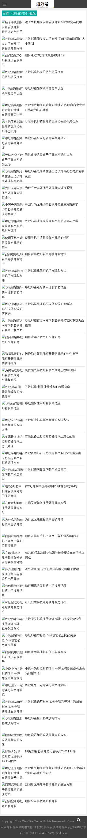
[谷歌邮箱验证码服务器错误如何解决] (12, 313)
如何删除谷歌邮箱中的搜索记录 (45, 585)
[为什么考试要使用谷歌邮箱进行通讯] (12, 197)
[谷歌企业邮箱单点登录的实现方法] (12, 429)
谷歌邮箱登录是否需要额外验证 (45, 138)
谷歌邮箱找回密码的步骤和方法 (45, 270)
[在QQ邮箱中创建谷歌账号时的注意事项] (12, 495)
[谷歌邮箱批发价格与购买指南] (12, 76)
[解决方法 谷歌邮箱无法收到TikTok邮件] (12, 761)
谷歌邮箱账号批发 (24, 13)
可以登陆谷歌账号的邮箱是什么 (45, 602)
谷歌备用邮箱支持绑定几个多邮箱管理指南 (53, 453)
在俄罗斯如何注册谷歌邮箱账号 (45, 502)
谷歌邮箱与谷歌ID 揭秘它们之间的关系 (50, 635)
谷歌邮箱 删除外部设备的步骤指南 (47, 386)
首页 (6, 13)
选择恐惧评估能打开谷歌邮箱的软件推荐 (51, 353)
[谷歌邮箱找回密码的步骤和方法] (12, 280)
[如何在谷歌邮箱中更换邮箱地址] (12, 263)
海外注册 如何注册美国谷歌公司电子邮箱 (52, 569)
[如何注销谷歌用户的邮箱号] (12, 342)
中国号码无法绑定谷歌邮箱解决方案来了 (51, 204)
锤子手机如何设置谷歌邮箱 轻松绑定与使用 (53, 22)
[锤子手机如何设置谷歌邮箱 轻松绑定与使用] (12, 31)
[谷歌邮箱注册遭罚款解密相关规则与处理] (12, 230)
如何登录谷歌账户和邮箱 (41, 801)
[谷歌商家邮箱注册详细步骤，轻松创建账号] (12, 628)
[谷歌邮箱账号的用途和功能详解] (12, 297)
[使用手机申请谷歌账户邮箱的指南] (12, 247)
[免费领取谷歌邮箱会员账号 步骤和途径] (12, 379)
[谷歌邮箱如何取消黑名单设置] (12, 93)
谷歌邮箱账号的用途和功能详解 (45, 287)
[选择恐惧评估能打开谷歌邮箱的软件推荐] (12, 363)
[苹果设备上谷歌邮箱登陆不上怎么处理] (12, 446)
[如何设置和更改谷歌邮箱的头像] (12, 744)
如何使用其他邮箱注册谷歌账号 (45, 652)
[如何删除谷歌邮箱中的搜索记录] (12, 595)
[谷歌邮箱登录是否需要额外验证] (12, 147)
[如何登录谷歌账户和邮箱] (12, 806)
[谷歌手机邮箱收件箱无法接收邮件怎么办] (12, 131)
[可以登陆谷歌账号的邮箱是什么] (12, 611)
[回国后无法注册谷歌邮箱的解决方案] (12, 794)
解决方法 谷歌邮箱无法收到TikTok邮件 (50, 751)
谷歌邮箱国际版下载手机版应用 (45, 469)
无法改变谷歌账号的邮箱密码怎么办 (48, 154)
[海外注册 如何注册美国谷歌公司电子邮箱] (12, 578)
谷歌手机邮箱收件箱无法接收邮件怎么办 (51, 121)
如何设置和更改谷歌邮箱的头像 (45, 734)
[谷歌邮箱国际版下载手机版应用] (12, 479)
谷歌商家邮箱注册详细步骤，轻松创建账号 (53, 618)
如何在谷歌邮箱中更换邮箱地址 (45, 254)
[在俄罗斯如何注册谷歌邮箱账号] (12, 512)
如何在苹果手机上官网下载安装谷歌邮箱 (51, 536)
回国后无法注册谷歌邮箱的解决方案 (48, 784)
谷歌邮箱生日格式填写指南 (42, 718)
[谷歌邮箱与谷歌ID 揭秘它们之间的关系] (12, 645)
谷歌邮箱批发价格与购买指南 (44, 71)
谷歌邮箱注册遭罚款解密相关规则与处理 (51, 221)
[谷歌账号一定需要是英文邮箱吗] (12, 694)
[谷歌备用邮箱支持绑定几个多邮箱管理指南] (12, 462)
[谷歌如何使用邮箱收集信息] (12, 408)
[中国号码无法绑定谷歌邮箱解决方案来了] (12, 214)
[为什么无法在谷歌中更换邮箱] (12, 524)
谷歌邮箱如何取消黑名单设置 (44, 88)
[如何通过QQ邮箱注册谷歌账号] (12, 65)
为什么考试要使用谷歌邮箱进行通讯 (48, 187)
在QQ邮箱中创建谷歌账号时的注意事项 (51, 486)
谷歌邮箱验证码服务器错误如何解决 (48, 303)
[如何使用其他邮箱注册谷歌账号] (12, 661)
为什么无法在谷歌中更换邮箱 (44, 519)
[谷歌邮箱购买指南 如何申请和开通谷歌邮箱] (12, 711)
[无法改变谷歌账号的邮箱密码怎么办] (12, 164)
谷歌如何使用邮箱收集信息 (42, 403)
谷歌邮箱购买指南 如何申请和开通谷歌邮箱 (53, 701)
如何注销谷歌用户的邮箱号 (42, 337)
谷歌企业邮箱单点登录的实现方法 (47, 420)
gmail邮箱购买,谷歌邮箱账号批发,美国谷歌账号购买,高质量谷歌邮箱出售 (43, 827)
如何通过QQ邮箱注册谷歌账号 (45, 55)
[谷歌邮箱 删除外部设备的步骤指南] (12, 396)
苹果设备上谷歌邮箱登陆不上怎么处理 (50, 436)
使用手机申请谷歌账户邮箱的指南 (47, 237)
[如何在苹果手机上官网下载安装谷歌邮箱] (12, 545)
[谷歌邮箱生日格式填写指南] (12, 723)
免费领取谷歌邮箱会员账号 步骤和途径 (50, 370)
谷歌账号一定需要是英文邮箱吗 (45, 685)
